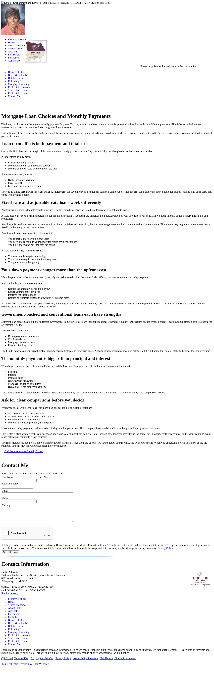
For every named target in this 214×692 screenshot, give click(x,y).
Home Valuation (16, 72)
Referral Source (10, 483)
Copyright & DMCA (42, 658)
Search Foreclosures (18, 90)
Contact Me (14, 96)
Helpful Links (15, 78)
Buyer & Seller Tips (18, 75)
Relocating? (14, 81)
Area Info (13, 611)
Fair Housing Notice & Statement (118, 658)
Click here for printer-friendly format (23, 451)
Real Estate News (17, 93)
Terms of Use (21, 658)
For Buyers (14, 614)
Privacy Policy (165, 548)
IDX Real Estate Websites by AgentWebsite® (25, 663)
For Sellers (13, 617)
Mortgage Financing (18, 84)
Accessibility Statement (85, 658)
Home (11, 601)
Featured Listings (17, 598)
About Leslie (15, 608)
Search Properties (17, 604)
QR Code (6, 658)
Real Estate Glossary (19, 87)
